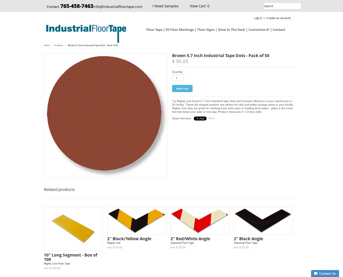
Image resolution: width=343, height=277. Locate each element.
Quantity (177, 71)
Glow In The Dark (231, 29)
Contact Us (326, 273)
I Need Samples (165, 6)
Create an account (279, 18)
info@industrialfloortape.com (118, 6)
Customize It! (259, 29)
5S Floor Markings (180, 29)
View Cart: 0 (199, 6)
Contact (279, 29)
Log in (258, 18)
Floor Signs (206, 29)
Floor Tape (154, 29)
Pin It (212, 118)
